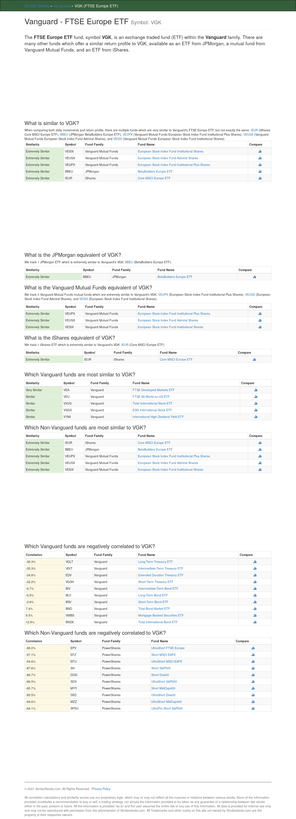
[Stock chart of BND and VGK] (254, 608)
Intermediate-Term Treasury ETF (160, 568)
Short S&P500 (161, 668)
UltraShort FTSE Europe (168, 648)
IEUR (254, 130)
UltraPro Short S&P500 (167, 708)
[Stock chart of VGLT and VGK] (254, 561)
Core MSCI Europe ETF (154, 178)
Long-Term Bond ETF (153, 595)
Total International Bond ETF (158, 622)
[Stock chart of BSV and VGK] (254, 601)
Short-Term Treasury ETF (155, 582)
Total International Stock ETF (152, 403)
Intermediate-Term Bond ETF (158, 588)
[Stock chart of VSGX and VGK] (255, 409)
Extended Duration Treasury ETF (161, 575)
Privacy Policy (101, 789)
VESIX (117, 138)
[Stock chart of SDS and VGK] (252, 681)
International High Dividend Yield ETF (158, 416)
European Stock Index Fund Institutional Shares (170, 151)
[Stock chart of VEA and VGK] (255, 389)
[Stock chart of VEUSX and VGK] (259, 157)
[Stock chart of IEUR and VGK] (259, 178)
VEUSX (248, 134)
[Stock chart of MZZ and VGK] (252, 701)
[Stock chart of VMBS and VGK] (254, 615)
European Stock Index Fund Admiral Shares (168, 158)
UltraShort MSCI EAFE (166, 661)
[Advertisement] (148, 87)
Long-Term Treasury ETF (155, 561)
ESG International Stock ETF (152, 410)
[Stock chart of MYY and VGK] (252, 688)
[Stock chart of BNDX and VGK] (254, 621)
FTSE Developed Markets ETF (154, 390)
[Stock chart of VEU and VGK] (255, 396)
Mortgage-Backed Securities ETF (161, 615)
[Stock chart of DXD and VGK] (252, 694)
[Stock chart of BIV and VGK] (254, 588)
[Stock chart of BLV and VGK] (254, 595)
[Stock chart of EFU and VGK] (252, 661)
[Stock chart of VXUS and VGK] (255, 403)
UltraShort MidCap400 (166, 701)
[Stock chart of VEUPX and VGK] (259, 164)
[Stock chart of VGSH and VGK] (254, 581)
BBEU (64, 134)
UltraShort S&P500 (164, 681)
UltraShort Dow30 (163, 695)
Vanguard (62, 5)
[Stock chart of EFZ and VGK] (252, 654)
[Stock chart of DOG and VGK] (252, 674)
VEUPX (128, 134)
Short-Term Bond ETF (153, 602)
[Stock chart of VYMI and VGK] (255, 416)
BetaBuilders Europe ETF (155, 171)
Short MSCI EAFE (163, 654)
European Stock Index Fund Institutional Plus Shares (174, 164)
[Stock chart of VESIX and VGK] (259, 151)
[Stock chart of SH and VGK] (252, 668)
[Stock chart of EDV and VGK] (254, 575)
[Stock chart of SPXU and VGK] (252, 708)
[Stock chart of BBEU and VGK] (259, 171)
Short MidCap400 (163, 688)
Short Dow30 (160, 675)
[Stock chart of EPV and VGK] (252, 647)
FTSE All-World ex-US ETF (151, 396)
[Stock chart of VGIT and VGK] (254, 568)
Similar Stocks (36, 5)
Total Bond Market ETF (154, 608)
